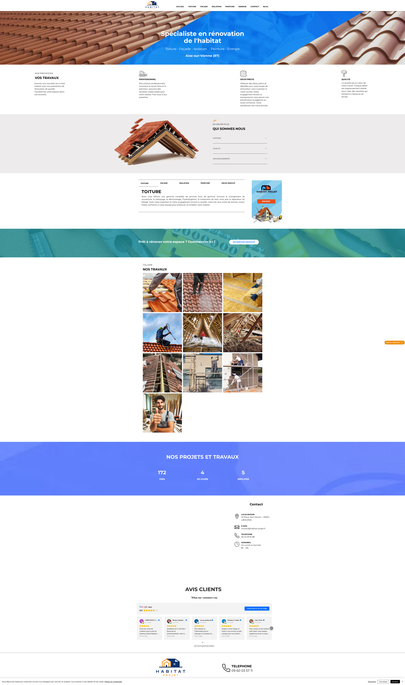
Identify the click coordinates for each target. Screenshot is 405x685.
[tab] (148, 183)
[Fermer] (402, 681)
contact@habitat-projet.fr (253, 528)
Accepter (395, 682)
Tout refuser (383, 682)
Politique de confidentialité (113, 682)
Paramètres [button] (372, 682)
